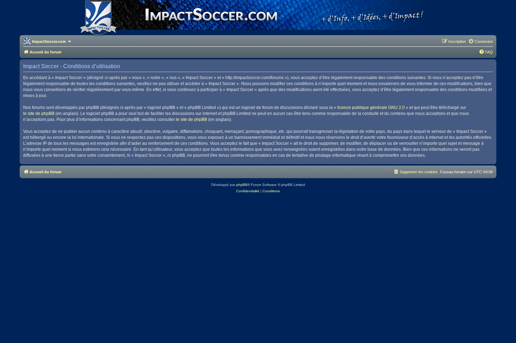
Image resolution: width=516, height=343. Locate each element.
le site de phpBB (38, 113)
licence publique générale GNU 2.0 (371, 107)
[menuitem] (480, 41)
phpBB (241, 185)
